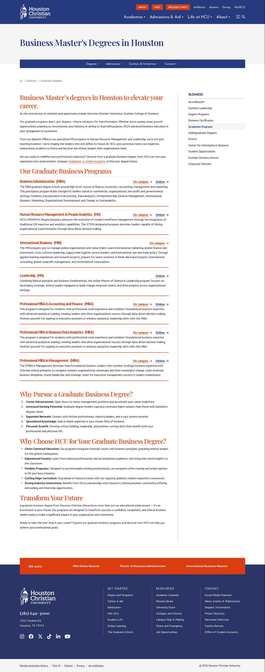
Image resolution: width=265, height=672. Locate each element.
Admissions (113, 64)
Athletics (199, 7)
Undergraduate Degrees (202, 133)
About (221, 17)
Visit (157, 7)
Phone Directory (214, 613)
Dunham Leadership (200, 108)
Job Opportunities (166, 632)
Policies (69, 665)
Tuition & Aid (115, 601)
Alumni (213, 7)
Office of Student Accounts (221, 632)
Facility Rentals (214, 626)
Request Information (217, 607)
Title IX (56, 665)
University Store (165, 607)
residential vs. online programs (87, 161)
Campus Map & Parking (170, 619)
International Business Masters (207, 566)
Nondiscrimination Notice (34, 665)
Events (192, 139)
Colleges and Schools (169, 613)
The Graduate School (120, 632)
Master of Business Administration (143, 566)
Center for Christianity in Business (208, 145)
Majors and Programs (120, 595)
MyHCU (240, 7)
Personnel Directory (217, 619)
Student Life (115, 619)
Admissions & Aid (165, 17)
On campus (140, 182)
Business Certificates (200, 120)
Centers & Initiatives (142, 64)
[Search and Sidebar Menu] (239, 16)
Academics (133, 17)
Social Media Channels (218, 595)
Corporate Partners (199, 164)
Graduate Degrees (200, 126)
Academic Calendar (167, 595)
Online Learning (116, 626)
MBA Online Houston (86, 566)
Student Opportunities (201, 151)
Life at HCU (198, 17)
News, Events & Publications (222, 601)
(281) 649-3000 (35, 613)
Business (31, 80)
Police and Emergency (169, 626)
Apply (142, 7)
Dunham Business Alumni (203, 157)
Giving (226, 7)
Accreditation (196, 102)
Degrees (91, 64)
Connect (170, 64)
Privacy (81, 665)
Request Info (177, 7)
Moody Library (164, 601)
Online (160, 182)
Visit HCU (113, 613)
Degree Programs (198, 114)
